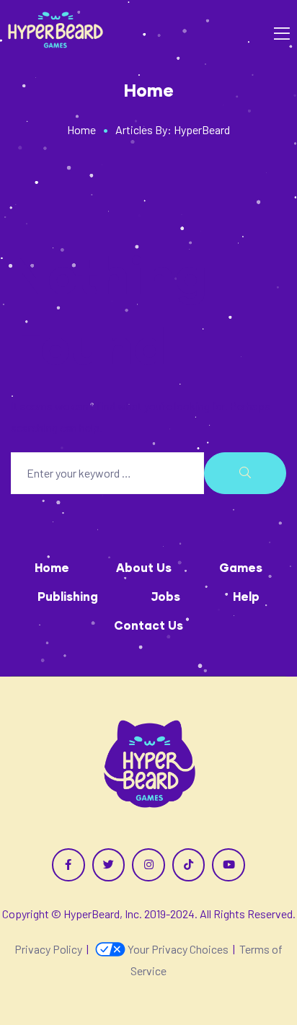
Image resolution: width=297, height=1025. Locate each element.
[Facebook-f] (68, 864)
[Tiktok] (188, 864)
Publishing (67, 596)
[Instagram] (148, 864)
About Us (144, 567)
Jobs (165, 596)
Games (240, 567)
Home (52, 567)
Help (246, 596)
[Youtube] (228, 864)
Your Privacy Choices (178, 949)
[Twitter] (108, 864)
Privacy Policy (48, 949)
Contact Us (148, 625)
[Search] (245, 473)
